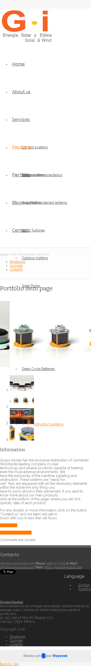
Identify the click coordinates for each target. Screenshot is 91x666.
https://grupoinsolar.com (63, 567)
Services (21, 119)
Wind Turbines (33, 230)
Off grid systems (35, 147)
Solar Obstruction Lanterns (43, 424)
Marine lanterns (34, 175)
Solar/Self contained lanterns (44, 203)
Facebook (17, 262)
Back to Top (9, 664)
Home (18, 64)
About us (21, 91)
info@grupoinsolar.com (17, 567)
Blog (17, 202)
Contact (20, 230)
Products (21, 147)
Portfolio (21, 174)
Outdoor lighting (35, 258)
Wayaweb (60, 656)
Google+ (16, 266)
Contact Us (8, 525)
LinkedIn (16, 269)
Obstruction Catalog (16, 533)
